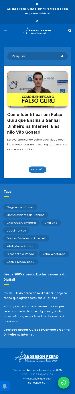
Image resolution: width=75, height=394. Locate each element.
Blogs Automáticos (20, 207)
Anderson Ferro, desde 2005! (44, 370)
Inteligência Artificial (21, 246)
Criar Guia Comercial (21, 223)
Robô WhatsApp (54, 254)
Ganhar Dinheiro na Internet (26, 238)
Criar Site (50, 223)
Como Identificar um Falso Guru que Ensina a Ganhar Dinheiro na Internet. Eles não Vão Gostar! (34, 123)
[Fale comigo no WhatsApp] (64, 383)
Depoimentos (16, 230)
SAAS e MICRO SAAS (20, 262)
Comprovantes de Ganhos (25, 215)
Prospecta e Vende (20, 254)
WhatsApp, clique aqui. (37, 378)
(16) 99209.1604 (37, 383)
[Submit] (62, 56)
